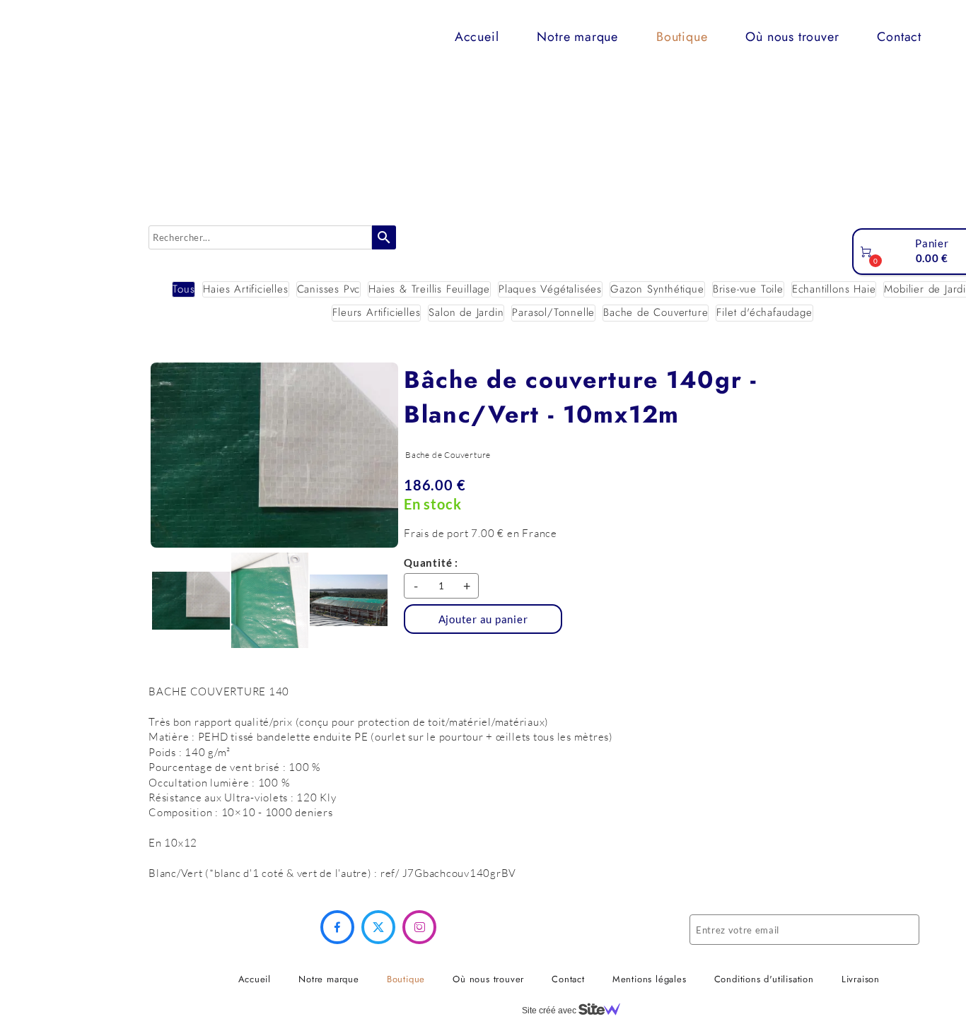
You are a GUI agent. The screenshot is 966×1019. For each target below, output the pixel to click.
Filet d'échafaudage (764, 312)
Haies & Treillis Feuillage (429, 289)
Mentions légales (649, 979)
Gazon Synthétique (657, 289)
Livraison (861, 979)
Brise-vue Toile (748, 289)
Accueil (477, 37)
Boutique (681, 37)
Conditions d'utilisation (764, 979)
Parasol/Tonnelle (553, 312)
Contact (899, 37)
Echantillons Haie (834, 289)
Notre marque (577, 37)
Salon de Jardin (466, 312)
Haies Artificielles (245, 289)
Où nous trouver (792, 37)
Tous (183, 289)
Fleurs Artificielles (376, 312)
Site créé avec (550, 1010)
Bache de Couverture (655, 312)
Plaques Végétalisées (550, 289)
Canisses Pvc (329, 289)
